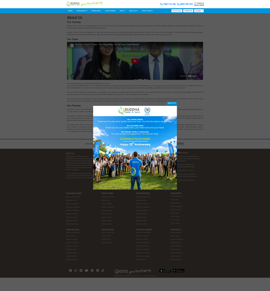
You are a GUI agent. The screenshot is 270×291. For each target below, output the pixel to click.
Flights (71, 11)
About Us (133, 11)
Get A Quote (177, 11)
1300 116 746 (169, 4)
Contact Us (188, 11)
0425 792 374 (186, 4)
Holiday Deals (96, 11)
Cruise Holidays (110, 11)
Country (198, 11)
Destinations (81, 11)
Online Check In (147, 11)
